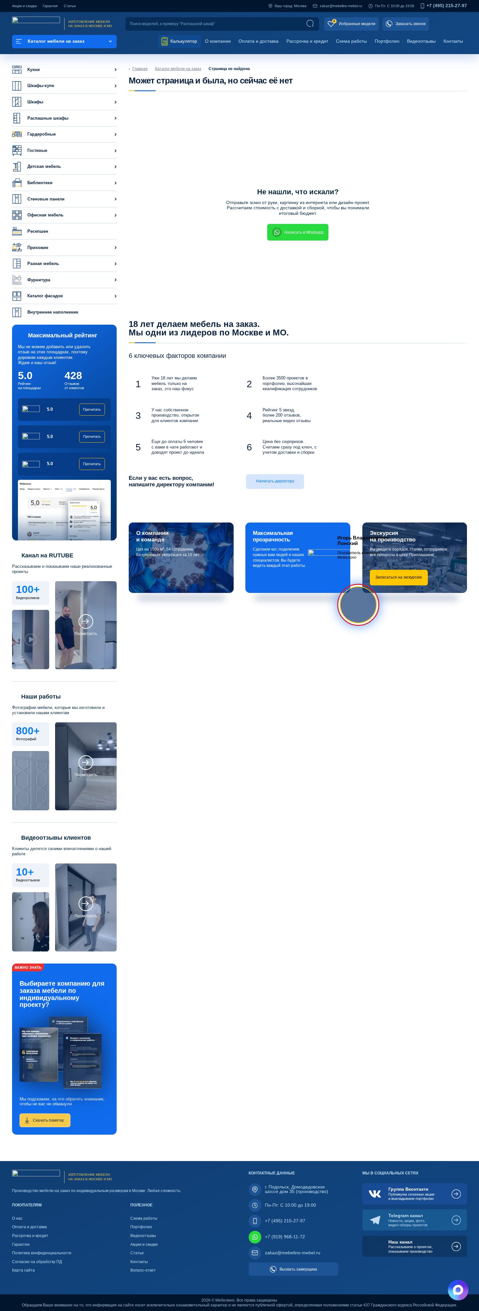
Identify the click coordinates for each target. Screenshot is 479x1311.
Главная (140, 68)
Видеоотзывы (421, 41)
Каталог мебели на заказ (178, 68)
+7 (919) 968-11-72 (285, 1236)
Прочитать (92, 409)
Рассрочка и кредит (307, 41)
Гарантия (50, 6)
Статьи (70, 6)
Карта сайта (23, 1270)
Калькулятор (183, 41)
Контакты (453, 41)
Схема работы (351, 41)
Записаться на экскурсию (398, 577)
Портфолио (387, 41)
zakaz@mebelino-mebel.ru (341, 6)
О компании (218, 41)
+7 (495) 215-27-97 (447, 6)
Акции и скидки (24, 6)
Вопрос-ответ (143, 1270)
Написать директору (275, 481)
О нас (17, 1218)
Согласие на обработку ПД (37, 1261)
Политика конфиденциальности (41, 1253)
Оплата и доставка (259, 41)
